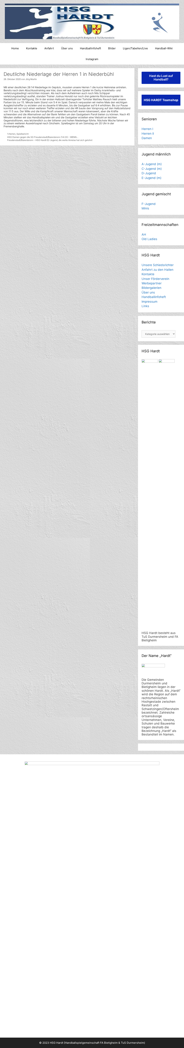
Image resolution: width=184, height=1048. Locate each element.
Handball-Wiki (164, 48)
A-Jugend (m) (152, 164)
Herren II (148, 133)
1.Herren (11, 134)
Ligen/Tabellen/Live (135, 48)
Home (15, 48)
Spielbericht (23, 134)
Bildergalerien (151, 288)
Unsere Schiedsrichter (158, 265)
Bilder (112, 48)
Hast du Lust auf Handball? (161, 77)
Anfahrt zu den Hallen (157, 269)
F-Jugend (149, 204)
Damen (147, 138)
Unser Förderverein (155, 279)
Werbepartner (152, 283)
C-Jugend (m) (152, 169)
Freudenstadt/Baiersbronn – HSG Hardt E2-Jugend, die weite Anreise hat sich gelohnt (49, 140)
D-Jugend (149, 173)
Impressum (149, 301)
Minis (145, 208)
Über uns (67, 48)
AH (144, 234)
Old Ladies (149, 239)
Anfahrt (49, 48)
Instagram (92, 59)
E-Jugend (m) (151, 178)
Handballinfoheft (90, 48)
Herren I (147, 129)
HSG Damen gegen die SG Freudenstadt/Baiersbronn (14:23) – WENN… (42, 137)
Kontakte (31, 48)
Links (145, 306)
